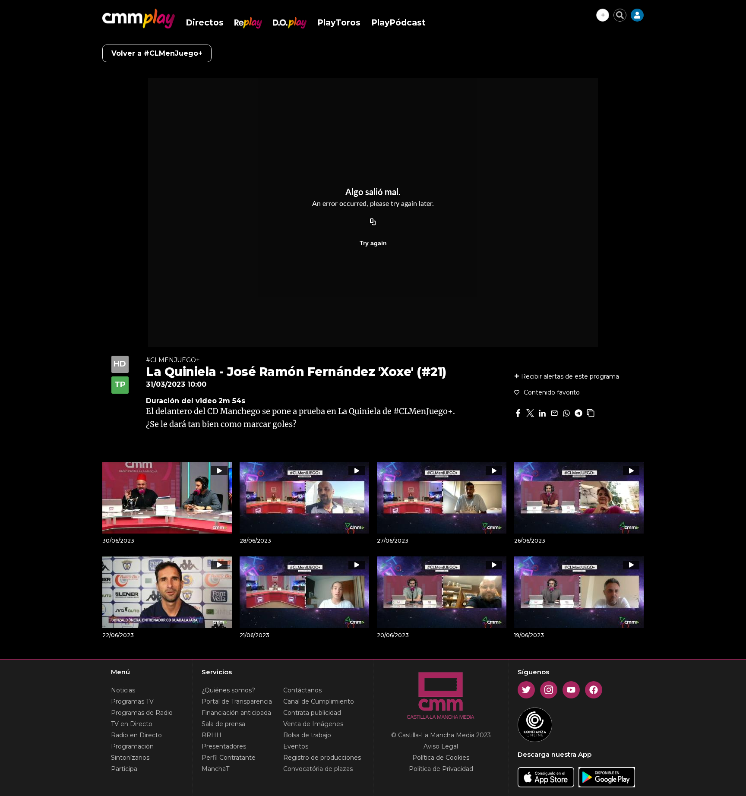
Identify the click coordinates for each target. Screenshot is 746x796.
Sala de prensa (223, 724)
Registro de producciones (322, 757)
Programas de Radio (142, 713)
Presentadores (224, 746)
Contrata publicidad (312, 713)
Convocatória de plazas (318, 769)
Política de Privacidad (441, 769)
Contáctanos (302, 690)
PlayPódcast (398, 23)
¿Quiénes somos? (228, 690)
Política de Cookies (440, 757)
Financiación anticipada (236, 713)
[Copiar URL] (373, 222)
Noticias (123, 690)
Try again (373, 243)
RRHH (211, 735)
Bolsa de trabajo (307, 735)
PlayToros (338, 23)
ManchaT (215, 769)
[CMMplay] (138, 18)
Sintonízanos (130, 757)
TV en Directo (131, 724)
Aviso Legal (441, 746)
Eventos (295, 746)
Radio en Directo (136, 735)
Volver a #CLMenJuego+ (156, 53)
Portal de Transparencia (237, 701)
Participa (124, 769)
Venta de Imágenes (313, 724)
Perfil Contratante (229, 757)
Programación (132, 746)
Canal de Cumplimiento (318, 701)
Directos (205, 23)
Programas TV (132, 701)
